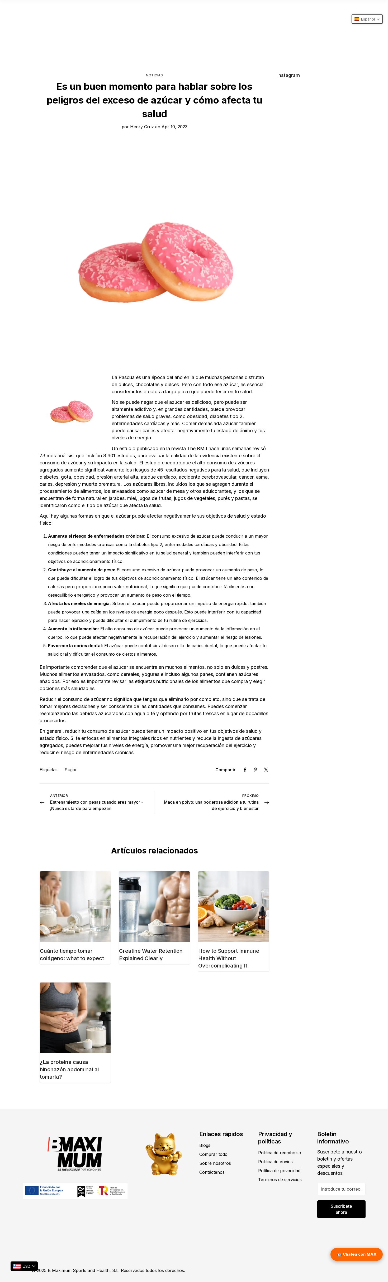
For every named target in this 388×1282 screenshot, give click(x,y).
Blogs (204, 1145)
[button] (367, 19)
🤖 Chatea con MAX (356, 1254)
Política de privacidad (279, 1170)
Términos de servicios (280, 1179)
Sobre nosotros (215, 1163)
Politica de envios (275, 1161)
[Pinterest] (255, 770)
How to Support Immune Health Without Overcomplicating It (228, 958)
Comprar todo (213, 1154)
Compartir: (225, 769)
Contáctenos (212, 1172)
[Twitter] (266, 770)
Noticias (154, 75)
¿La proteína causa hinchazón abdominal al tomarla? (69, 1069)
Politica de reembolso (279, 1152)
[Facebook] (245, 770)
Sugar (71, 769)
